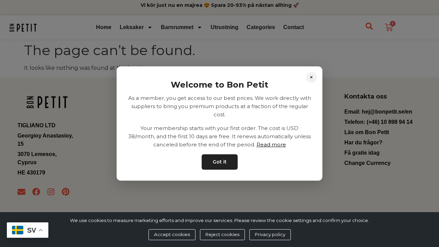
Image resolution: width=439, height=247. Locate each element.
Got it (220, 162)
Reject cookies (222, 234)
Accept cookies (172, 234)
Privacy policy (270, 234)
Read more (271, 144)
